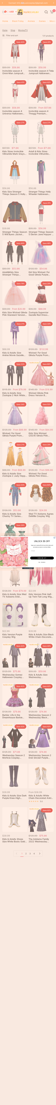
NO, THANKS (42, 562)
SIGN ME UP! (42, 558)
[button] (10, 11)
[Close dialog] (54, 537)
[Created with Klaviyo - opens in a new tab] (28, 568)
